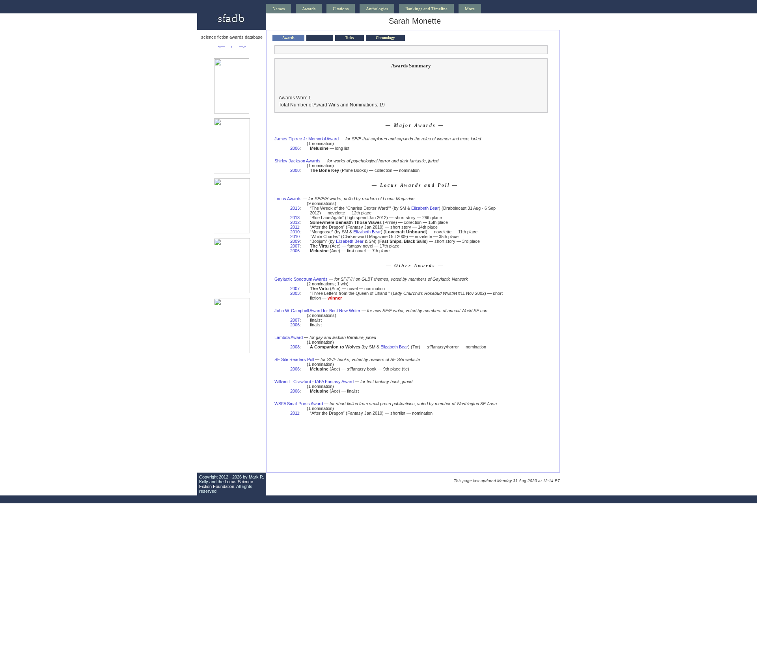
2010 (295, 231)
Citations (341, 8)
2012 (295, 222)
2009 (295, 241)
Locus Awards (288, 198)
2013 (295, 208)
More (470, 8)
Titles (349, 38)
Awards (308, 8)
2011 (294, 227)
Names (278, 8)
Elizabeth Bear (425, 208)
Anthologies (377, 8)
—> (242, 46)
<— (221, 46)
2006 (295, 148)
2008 (295, 170)
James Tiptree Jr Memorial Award (306, 138)
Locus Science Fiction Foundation (226, 484)
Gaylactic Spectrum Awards (301, 279)
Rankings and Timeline (426, 8)
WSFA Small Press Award (298, 403)
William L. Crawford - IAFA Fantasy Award (314, 381)
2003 (295, 293)
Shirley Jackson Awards (297, 160)
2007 (295, 246)
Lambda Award (288, 337)
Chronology (385, 38)
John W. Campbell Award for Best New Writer (317, 310)
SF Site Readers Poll (294, 359)
